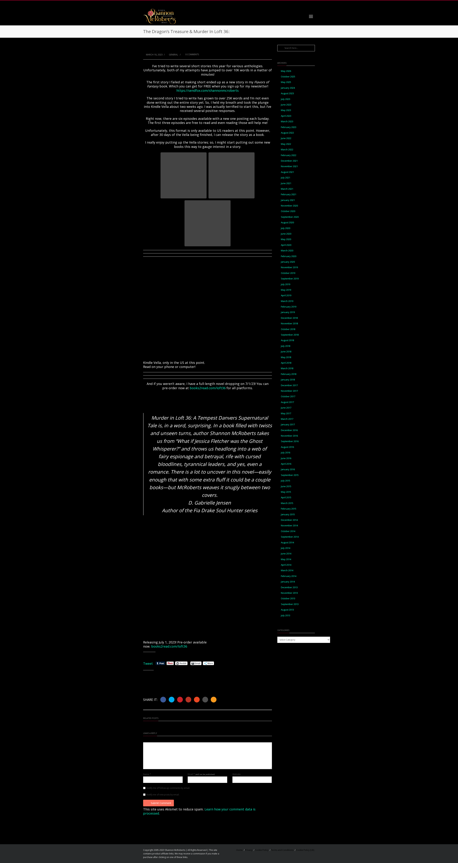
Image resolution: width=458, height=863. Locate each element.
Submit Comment (161, 803)
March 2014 (287, 570)
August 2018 (287, 340)
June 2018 (286, 351)
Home (239, 850)
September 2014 (290, 536)
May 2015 (286, 491)
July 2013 (285, 615)
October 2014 (288, 531)
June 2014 (286, 553)
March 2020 (287, 250)
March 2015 (287, 503)
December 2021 (289, 160)
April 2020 (286, 245)
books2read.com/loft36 (208, 388)
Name (147, 774)
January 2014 (288, 581)
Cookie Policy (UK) (305, 850)
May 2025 (286, 82)
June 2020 (286, 233)
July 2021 (285, 177)
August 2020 (287, 222)
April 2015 (286, 497)
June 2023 (286, 104)
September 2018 (290, 334)
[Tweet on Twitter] (171, 699)
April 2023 (286, 115)
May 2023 (286, 110)
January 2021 (288, 200)
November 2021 (289, 166)
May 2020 (286, 239)
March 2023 (287, 121)
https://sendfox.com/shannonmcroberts (207, 90)
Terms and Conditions (282, 850)
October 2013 (288, 598)
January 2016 (288, 469)
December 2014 (289, 520)
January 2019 (288, 312)
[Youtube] (311, 4)
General (173, 54)
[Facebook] (289, 4)
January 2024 (288, 87)
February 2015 (288, 508)
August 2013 (287, 609)
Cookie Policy (261, 850)
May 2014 (286, 559)
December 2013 (289, 587)
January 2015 (288, 514)
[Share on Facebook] (163, 699)
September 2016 (290, 441)
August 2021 (287, 172)
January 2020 (288, 261)
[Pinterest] (304, 4)
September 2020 (290, 216)
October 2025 (288, 76)
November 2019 (289, 267)
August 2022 (287, 132)
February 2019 (288, 306)
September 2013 (290, 604)
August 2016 (287, 447)
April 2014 (286, 564)
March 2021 (287, 188)
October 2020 (288, 211)
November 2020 (289, 205)
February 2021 (288, 194)
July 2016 (285, 452)
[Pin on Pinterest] (180, 699)
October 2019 (288, 273)
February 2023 (288, 127)
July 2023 (285, 99)
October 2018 (288, 329)
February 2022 (288, 155)
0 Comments (192, 54)
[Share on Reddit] (205, 699)
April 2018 (286, 362)
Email (201, 774)
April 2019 (286, 295)
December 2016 (289, 430)
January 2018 (288, 379)
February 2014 (288, 576)
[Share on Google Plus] (188, 699)
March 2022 (287, 149)
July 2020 (285, 228)
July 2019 (285, 284)
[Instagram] (297, 4)
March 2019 (287, 301)
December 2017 (289, 385)
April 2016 (286, 463)
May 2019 (286, 289)
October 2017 (288, 396)
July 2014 (285, 548)
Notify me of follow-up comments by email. (168, 788)
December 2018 (289, 317)
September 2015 (290, 475)
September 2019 (290, 278)
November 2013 (289, 592)
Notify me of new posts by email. (162, 794)
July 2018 (285, 346)
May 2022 (286, 144)
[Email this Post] (213, 699)
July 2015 (285, 480)
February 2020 (288, 256)
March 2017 (287, 419)
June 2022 (286, 138)
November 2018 (289, 323)
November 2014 (289, 525)
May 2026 (286, 71)
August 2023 (287, 93)
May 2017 (286, 413)
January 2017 (288, 424)
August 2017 (287, 402)
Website (236, 774)
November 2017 (289, 390)
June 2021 (286, 183)
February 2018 (288, 374)
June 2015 (286, 486)
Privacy (248, 850)
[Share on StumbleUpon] (197, 699)
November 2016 (289, 435)
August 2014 (287, 542)
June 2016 (286, 458)
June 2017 (286, 407)
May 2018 (286, 357)
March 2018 (287, 368)
